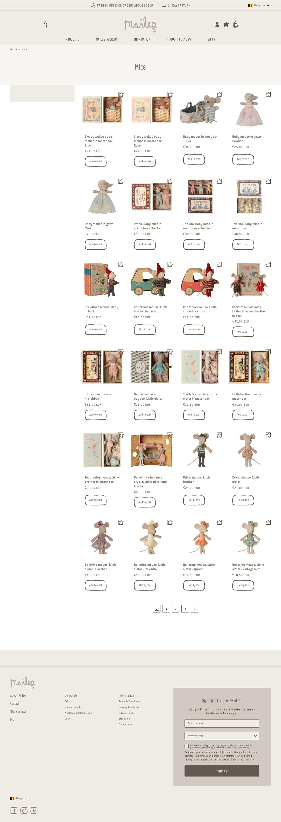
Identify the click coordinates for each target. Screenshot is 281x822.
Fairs (67, 701)
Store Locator (18, 711)
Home (13, 49)
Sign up (222, 771)
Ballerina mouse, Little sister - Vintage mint (248, 567)
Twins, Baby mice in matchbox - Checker (148, 226)
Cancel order (125, 724)
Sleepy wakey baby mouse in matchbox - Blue (99, 141)
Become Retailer (73, 707)
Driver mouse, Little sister (246, 479)
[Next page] (194, 608)
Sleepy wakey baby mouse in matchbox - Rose (148, 141)
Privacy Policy (126, 712)
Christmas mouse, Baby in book (101, 309)
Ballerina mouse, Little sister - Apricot (199, 567)
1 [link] (157, 608)
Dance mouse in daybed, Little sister (148, 397)
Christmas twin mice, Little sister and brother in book (249, 311)
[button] (45, 24)
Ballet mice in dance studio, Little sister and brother (150, 482)
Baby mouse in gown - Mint (100, 226)
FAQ (12, 719)
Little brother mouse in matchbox (248, 397)
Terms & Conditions (129, 701)
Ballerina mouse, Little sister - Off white (150, 567)
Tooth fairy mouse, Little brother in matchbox (102, 479)
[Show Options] (255, 736)
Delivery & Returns (129, 707)
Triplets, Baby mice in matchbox (247, 226)
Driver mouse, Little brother (196, 479)
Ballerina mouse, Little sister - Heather (100, 567)
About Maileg (18, 695)
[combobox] (220, 736)
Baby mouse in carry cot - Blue (200, 139)
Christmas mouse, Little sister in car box (200, 309)
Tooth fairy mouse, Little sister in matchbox (200, 397)
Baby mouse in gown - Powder (247, 139)
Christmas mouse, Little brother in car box (150, 309)
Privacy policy (240, 752)
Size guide (124, 718)
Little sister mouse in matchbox (99, 397)
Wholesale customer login (78, 712)
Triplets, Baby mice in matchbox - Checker (198, 226)
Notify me (145, 329)
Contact (14, 703)
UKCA (67, 718)
